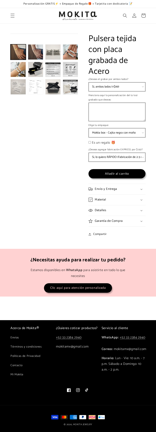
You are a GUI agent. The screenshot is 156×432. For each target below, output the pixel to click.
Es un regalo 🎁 (103, 143)
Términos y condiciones (26, 346)
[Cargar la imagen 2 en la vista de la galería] (35, 52)
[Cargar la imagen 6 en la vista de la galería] (35, 69)
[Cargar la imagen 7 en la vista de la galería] (53, 69)
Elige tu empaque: (98, 125)
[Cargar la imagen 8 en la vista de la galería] (70, 69)
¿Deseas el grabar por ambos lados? (108, 79)
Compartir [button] (100, 234)
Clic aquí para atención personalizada (78, 287)
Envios (14, 337)
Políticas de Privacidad (25, 356)
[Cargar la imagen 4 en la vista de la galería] (70, 52)
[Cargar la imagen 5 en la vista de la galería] (18, 69)
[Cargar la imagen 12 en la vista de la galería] (70, 87)
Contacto (16, 365)
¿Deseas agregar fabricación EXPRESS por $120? (115, 150)
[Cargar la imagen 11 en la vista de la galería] (53, 87)
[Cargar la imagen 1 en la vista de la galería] (18, 52)
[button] (12, 15)
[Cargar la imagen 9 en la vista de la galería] (18, 87)
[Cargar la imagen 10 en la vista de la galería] (35, 87)
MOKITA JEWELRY (82, 424)
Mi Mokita (16, 374)
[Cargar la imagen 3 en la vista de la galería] (53, 52)
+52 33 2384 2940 (69, 337)
